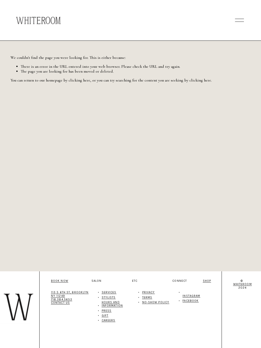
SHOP (207, 281)
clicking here (79, 80)
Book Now (59, 281)
